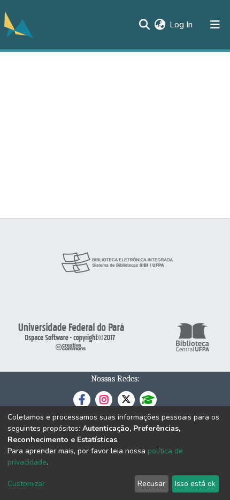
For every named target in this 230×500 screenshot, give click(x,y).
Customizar (26, 484)
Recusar (151, 484)
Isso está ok (195, 484)
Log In (182, 25)
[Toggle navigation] (215, 24)
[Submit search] (144, 24)
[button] (159, 24)
